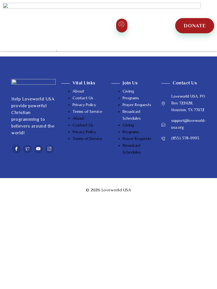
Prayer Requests (137, 104)
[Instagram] (49, 149)
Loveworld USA (116, 189)
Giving (128, 91)
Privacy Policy (84, 104)
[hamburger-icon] (121, 25)
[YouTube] (38, 149)
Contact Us (83, 97)
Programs (131, 97)
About (78, 91)
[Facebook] (16, 149)
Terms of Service (87, 111)
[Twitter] (27, 149)
